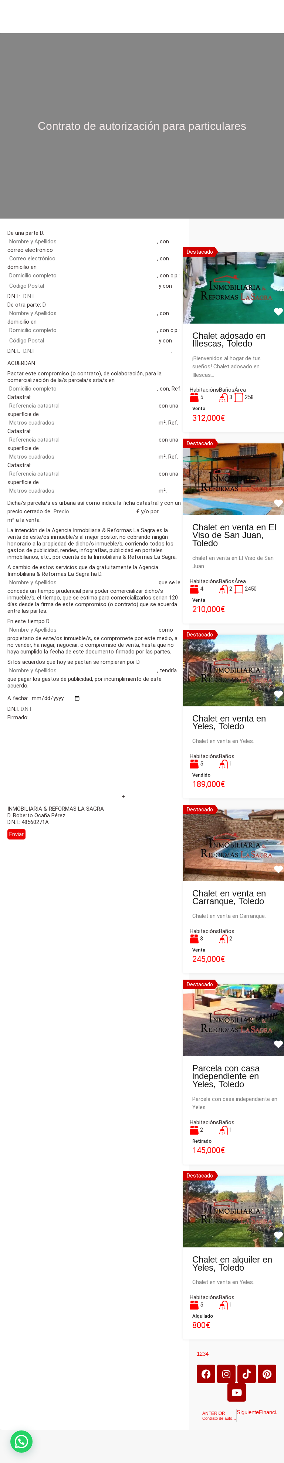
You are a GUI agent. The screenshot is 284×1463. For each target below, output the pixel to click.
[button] (21, 1441)
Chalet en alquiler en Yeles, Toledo (232, 1263)
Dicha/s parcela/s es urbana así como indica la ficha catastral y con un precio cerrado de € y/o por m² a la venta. (94, 511)
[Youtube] (236, 1392)
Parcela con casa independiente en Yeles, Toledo (226, 1076)
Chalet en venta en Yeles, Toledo (229, 722)
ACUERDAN (21, 363)
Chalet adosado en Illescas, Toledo (229, 340)
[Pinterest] (267, 1374)
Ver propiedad (236, 308)
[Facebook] (206, 1374)
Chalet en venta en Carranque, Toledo (229, 897)
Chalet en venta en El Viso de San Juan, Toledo (234, 535)
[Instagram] (226, 1374)
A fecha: (18, 698)
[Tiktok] (246, 1374)
